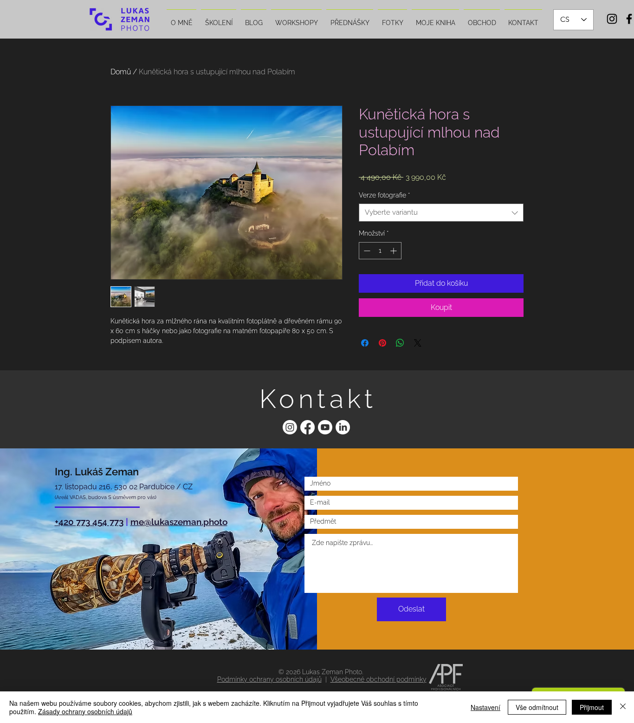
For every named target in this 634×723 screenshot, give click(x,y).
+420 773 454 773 (89, 522)
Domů (120, 71)
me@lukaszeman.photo (178, 522)
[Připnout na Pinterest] (382, 342)
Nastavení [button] (485, 707)
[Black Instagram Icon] (612, 19)
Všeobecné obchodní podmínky (378, 679)
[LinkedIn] (343, 427)
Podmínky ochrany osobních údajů (269, 679)
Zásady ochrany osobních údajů (85, 711)
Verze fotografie (384, 195)
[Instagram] (290, 427)
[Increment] (394, 251)
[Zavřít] (622, 707)
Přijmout (592, 707)
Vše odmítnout (537, 707)
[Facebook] (307, 427)
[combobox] (441, 213)
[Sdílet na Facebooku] (364, 342)
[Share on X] (417, 342)
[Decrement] (366, 251)
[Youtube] (325, 427)
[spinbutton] (380, 251)
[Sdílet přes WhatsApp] (400, 342)
